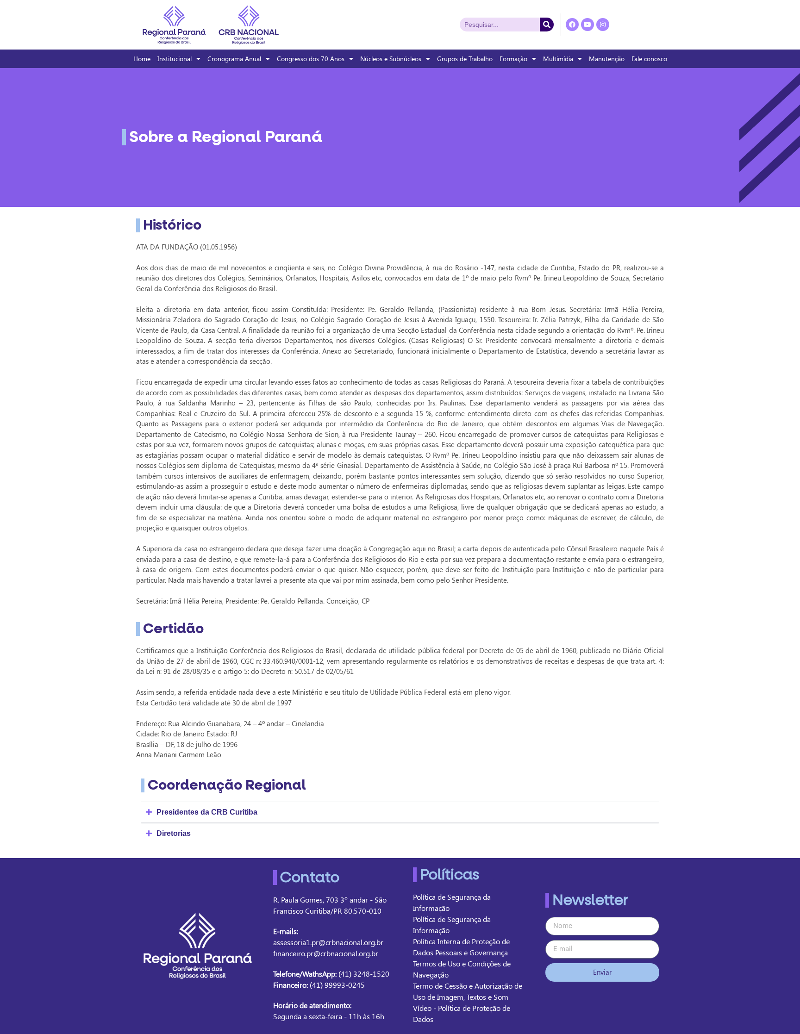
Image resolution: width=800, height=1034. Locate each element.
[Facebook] (572, 24)
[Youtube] (587, 24)
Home (141, 58)
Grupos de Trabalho (465, 58)
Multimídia (558, 58)
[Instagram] (602, 24)
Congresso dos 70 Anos (310, 58)
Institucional (174, 58)
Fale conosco (649, 58)
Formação (513, 58)
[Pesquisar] (547, 24)
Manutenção (607, 58)
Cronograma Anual (234, 58)
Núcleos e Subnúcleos (390, 58)
